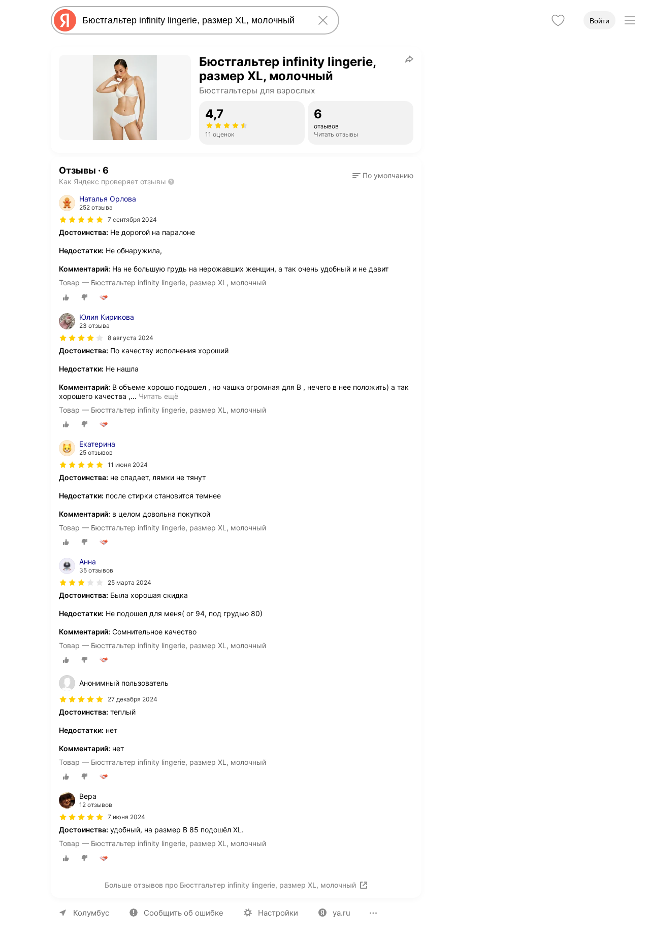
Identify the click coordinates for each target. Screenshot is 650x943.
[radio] (66, 297)
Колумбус (91, 913)
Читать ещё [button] (158, 396)
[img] (81, 220)
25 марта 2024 (129, 582)
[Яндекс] (65, 20)
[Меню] (630, 20)
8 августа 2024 (130, 338)
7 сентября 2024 (132, 219)
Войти (599, 21)
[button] (382, 175)
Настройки (278, 913)
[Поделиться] (409, 59)
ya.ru (341, 913)
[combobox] (193, 20)
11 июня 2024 (128, 464)
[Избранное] (558, 20)
